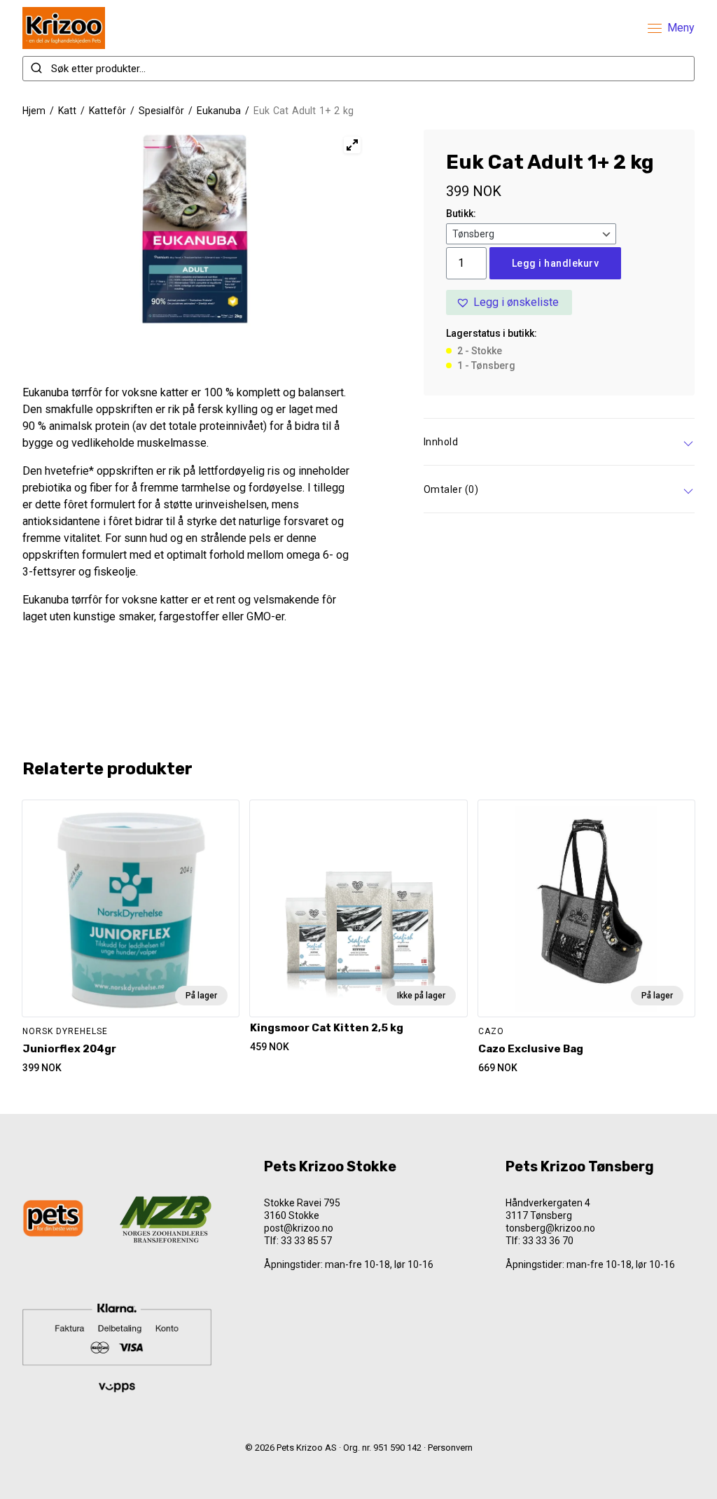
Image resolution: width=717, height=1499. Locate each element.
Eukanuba (219, 110)
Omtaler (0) (451, 489)
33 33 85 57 (306, 1240)
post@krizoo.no (298, 1228)
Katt (67, 110)
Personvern (450, 1447)
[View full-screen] (352, 145)
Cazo (491, 1031)
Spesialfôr (161, 110)
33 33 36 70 (547, 1240)
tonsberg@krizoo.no (550, 1228)
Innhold (441, 441)
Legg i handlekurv (555, 263)
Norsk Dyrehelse (65, 1031)
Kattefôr (107, 110)
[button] (509, 302)
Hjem (34, 110)
